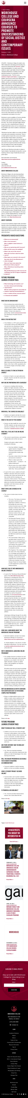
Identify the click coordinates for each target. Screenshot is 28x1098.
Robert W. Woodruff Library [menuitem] (14, 1056)
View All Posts (13, 841)
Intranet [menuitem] (14, 1084)
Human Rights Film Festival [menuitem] (14, 1066)
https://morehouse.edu (15, 217)
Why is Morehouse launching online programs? (13, 267)
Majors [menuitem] (14, 1035)
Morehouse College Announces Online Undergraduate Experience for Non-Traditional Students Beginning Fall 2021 (13, 871)
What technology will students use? (13, 283)
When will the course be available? (13, 249)
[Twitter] (21, 1094)
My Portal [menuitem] (14, 1091)
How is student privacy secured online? (14, 293)
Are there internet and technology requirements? (13, 286)
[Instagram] (19, 1094)
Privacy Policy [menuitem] (14, 1049)
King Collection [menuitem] (14, 1061)
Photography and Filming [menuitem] (14, 1070)
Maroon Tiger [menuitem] (14, 1089)
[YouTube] (23, 1094)
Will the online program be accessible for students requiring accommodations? (15, 290)
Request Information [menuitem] (14, 1044)
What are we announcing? (11, 239)
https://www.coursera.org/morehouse (10, 159)
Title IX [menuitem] (14, 1047)
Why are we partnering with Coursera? (14, 247)
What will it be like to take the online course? (14, 254)
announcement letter (20, 312)
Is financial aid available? (11, 295)
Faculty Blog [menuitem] (14, 1087)
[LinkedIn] (25, 1094)
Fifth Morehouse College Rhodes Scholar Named (11, 948)
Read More (9, 879)
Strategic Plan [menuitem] (14, 1075)
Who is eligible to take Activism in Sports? (13, 244)
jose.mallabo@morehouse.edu (9, 167)
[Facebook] (17, 1094)
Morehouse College (12, 54)
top (8, 718)
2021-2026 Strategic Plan (17, 575)
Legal (14, 1094)
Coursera (17, 66)
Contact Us (15, 1025)
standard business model (17, 428)
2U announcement (17, 594)
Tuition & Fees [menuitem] (14, 1040)
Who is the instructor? (10, 241)
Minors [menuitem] (14, 1037)
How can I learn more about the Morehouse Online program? (12, 264)
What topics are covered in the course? (14, 257)
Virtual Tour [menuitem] (14, 1072)
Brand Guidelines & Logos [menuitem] (14, 1068)
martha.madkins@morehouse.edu (15, 646)
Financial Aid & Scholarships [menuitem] (14, 1042)
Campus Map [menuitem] (14, 1063)
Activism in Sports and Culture (9, 76)
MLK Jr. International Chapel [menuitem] (14, 1059)
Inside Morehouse (9, 823)
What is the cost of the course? (12, 251)
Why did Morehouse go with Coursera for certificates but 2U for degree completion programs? (15, 272)
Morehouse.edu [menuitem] (14, 1082)
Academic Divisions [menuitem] (14, 1033)
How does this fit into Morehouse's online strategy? (13, 260)
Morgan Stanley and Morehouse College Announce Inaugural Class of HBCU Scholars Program (13, 911)
